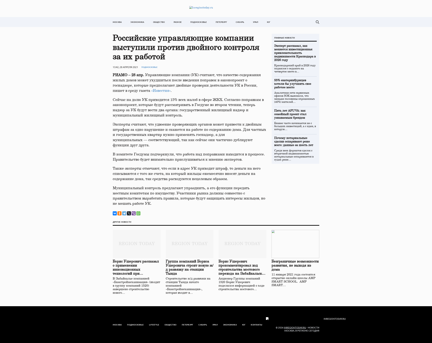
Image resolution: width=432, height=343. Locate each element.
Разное (178, 22)
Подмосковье (198, 22)
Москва (117, 22)
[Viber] (134, 213)
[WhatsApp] (138, 213)
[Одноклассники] (119, 213)
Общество (159, 22)
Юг (268, 22)
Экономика (137, 22)
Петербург (221, 22)
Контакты (256, 324)
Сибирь (240, 22)
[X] (129, 213)
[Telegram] (124, 213)
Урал (255, 22)
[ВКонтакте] (115, 213)
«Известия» (161, 91)
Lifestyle (154, 324)
